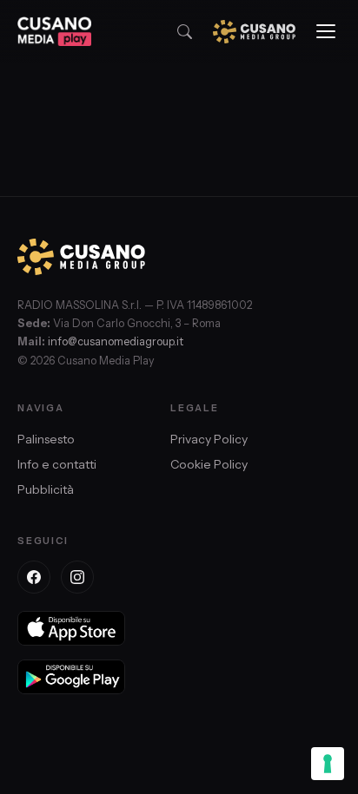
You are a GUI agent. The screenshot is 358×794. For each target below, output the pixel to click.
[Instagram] (77, 577)
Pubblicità (45, 489)
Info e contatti (56, 464)
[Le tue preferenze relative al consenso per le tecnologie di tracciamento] (327, 763)
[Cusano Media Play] (54, 31)
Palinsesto (46, 439)
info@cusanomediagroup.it (115, 341)
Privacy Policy (209, 439)
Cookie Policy (209, 464)
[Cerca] (184, 31)
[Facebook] (33, 577)
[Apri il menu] (326, 31)
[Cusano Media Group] (254, 31)
